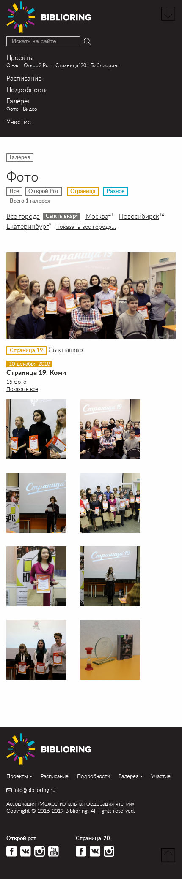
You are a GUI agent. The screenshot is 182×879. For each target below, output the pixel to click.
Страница (83, 191)
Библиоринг (105, 65)
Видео (30, 109)
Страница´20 (70, 65)
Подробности (27, 89)
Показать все (22, 389)
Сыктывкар (62, 216)
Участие (18, 121)
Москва (99, 216)
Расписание (23, 77)
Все (14, 191)
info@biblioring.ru (34, 790)
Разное (115, 191)
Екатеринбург (28, 226)
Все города (23, 216)
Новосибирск (141, 216)
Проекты (19, 57)
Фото (12, 109)
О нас (12, 65)
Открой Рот (37, 65)
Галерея (18, 100)
